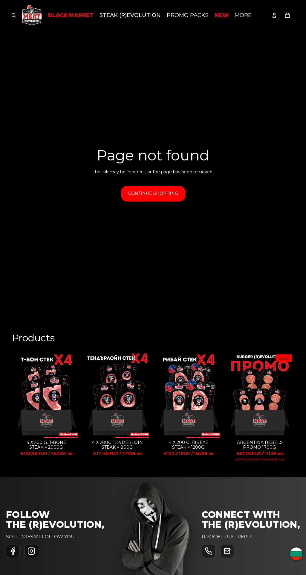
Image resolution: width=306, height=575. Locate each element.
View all (286, 339)
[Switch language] (296, 554)
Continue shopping (153, 193)
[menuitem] (243, 15)
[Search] (13, 15)
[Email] (227, 551)
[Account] (274, 15)
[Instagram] (31, 551)
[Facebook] (13, 551)
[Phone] (208, 551)
